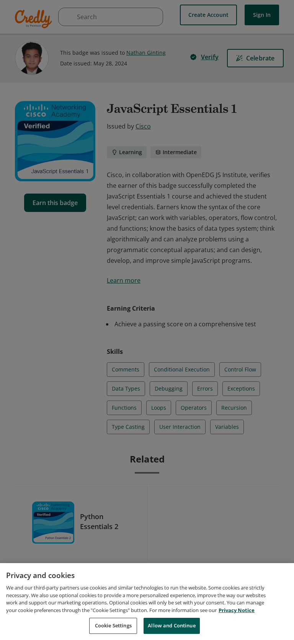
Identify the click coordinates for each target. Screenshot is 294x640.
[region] (147, 601)
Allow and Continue (171, 625)
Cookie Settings (113, 625)
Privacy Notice (237, 610)
